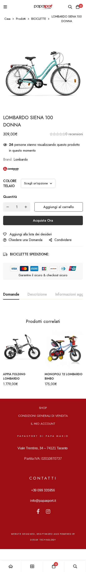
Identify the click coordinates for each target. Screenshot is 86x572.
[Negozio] (32, 566)
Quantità (10, 196)
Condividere (63, 239)
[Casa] (11, 566)
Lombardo (21, 159)
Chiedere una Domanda (25, 239)
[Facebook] (38, 511)
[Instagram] (48, 511)
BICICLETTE (38, 19)
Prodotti (21, 19)
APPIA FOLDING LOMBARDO (14, 376)
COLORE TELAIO (9, 183)
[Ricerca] (70, 7)
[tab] (11, 294)
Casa (7, 19)
